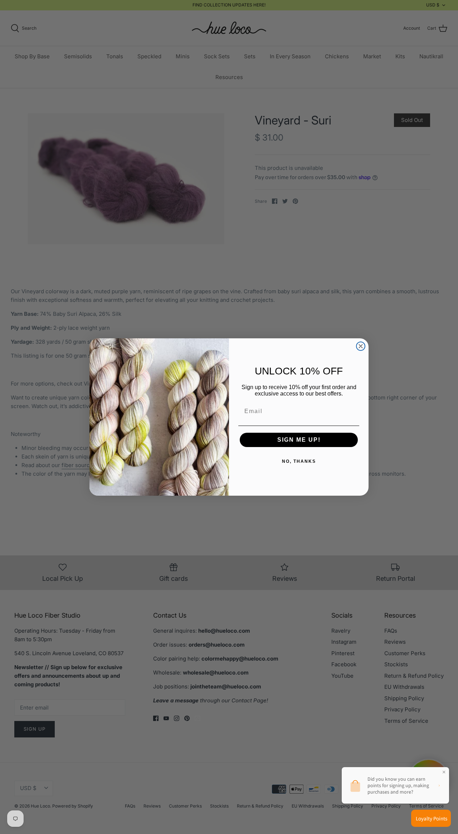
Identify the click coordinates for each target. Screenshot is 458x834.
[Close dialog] (360, 346)
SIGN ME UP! (299, 440)
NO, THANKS (299, 461)
